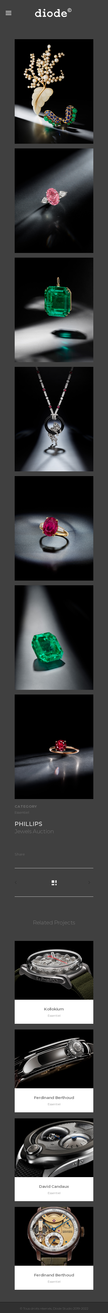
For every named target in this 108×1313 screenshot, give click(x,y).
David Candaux (54, 1186)
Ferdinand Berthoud (54, 1097)
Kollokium (54, 1009)
